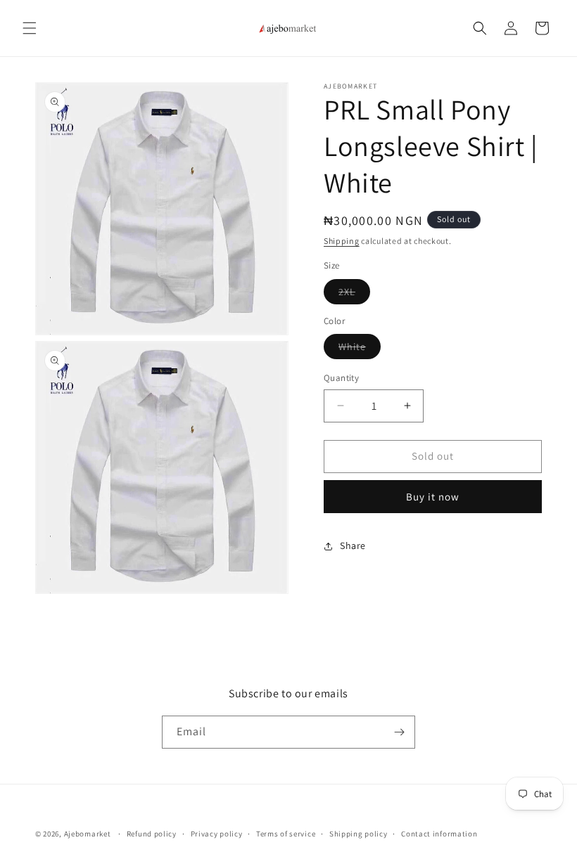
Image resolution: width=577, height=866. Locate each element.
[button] (29, 28)
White (359, 349)
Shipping (342, 240)
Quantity (341, 378)
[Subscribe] (398, 732)
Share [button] (353, 545)
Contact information (439, 834)
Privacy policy (217, 834)
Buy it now (432, 496)
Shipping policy (358, 834)
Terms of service (285, 834)
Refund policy (152, 834)
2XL (354, 294)
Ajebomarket (87, 834)
